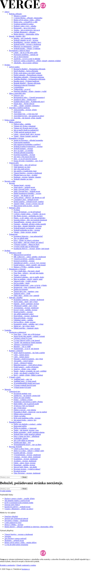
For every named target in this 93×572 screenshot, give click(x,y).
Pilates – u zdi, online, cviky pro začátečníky (29, 218)
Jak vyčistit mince (20, 408)
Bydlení (7, 251)
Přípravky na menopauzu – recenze (26, 46)
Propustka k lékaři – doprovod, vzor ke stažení (30, 412)
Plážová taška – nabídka (22, 124)
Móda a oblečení (15, 122)
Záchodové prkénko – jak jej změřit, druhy (29, 277)
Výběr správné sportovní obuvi (25, 132)
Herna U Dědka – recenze (14, 525)
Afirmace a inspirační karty (23, 344)
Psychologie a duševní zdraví (19, 50)
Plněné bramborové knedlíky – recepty (27, 193)
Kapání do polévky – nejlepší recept (17, 507)
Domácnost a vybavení (17, 269)
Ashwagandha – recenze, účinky (25, 110)
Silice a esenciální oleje (17, 93)
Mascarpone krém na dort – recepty (26, 206)
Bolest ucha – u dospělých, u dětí (25, 22)
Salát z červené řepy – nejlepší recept (27, 191)
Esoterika (8, 330)
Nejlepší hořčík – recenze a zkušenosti (27, 44)
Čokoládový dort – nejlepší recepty (26, 200)
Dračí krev (17, 112)
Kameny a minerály (16, 351)
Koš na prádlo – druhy (22, 283)
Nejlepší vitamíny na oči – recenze (26, 40)
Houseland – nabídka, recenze (24, 465)
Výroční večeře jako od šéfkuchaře (26, 246)
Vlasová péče (14, 163)
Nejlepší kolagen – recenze (23, 148)
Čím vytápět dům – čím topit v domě (27, 271)
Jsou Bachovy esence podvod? (16, 538)
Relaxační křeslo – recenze (23, 318)
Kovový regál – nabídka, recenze (25, 310)
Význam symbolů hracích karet (25, 385)
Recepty (12, 183)
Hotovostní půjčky (20, 426)
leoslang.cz (26, 569)
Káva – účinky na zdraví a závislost (26, 240)
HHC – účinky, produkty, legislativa (26, 106)
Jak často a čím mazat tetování (24, 157)
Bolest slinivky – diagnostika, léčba (26, 34)
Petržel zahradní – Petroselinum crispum (28, 75)
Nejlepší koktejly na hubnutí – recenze (27, 228)
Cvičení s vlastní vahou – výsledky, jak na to (29, 214)
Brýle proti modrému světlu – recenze (27, 418)
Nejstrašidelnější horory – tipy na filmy (27, 445)
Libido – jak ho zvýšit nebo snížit (25, 53)
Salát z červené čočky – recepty (25, 189)
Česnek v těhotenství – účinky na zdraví (19, 509)
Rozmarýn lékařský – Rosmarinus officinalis (29, 69)
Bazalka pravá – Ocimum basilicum (26, 81)
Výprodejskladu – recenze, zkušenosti (27, 455)
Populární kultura (15, 422)
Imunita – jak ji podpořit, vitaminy (26, 38)
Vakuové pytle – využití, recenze (25, 281)
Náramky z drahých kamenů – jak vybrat (28, 359)
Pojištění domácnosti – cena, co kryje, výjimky (30, 285)
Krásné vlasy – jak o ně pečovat (25, 165)
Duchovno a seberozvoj (17, 332)
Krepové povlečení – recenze (24, 261)
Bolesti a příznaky (15, 14)
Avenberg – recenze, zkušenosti (25, 461)
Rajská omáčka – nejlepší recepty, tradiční (29, 202)
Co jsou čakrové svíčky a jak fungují (27, 340)
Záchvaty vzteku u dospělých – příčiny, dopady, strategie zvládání (37, 61)
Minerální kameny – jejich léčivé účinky (28, 365)
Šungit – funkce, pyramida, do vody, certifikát (30, 371)
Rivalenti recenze (20, 471)
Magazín (8, 389)
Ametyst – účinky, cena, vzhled (25, 369)
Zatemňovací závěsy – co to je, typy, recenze (30, 263)
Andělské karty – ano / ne (23, 379)
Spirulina (8, 536)
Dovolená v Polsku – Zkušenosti (16, 521)
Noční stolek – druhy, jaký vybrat (26, 302)
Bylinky (7, 65)
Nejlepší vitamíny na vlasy (23, 179)
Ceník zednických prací (13, 523)
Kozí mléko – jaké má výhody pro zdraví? (29, 242)
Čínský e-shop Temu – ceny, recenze (27, 449)
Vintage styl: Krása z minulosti (24, 126)
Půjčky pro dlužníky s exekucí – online (28, 424)
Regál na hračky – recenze (23, 312)
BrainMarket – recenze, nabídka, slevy (27, 42)
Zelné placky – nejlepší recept (24, 187)
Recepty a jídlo (10, 181)
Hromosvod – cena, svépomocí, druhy (27, 287)
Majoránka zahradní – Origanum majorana (29, 77)
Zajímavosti (13, 234)
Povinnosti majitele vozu (22, 393)
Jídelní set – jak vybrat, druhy (24, 326)
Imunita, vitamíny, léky (17, 36)
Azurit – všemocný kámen (23, 363)
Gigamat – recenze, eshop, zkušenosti (27, 457)
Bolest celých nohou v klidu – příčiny (27, 20)
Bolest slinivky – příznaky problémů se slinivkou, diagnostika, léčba (29, 527)
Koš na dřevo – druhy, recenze (24, 322)
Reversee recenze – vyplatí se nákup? (27, 469)
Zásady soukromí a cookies (26, 565)
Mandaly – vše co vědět (22, 347)
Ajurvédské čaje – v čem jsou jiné (26, 114)
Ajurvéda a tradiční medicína (19, 108)
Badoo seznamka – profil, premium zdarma (29, 432)
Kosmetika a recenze (16, 138)
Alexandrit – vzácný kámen (23, 361)
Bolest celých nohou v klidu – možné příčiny (21, 543)
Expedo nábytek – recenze (23, 453)
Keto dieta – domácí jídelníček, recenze (28, 226)
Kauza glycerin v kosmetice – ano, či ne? (28, 161)
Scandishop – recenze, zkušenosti (26, 459)
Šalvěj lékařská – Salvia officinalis (26, 71)
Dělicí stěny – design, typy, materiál (26, 295)
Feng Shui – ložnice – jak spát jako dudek (29, 273)
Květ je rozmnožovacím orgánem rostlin (19, 503)
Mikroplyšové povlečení (22, 255)
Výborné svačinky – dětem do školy (26, 244)
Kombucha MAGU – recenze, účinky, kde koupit (31, 249)
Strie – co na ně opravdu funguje (25, 159)
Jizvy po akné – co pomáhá (23, 151)
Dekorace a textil (15, 253)
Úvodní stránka (5, 491)
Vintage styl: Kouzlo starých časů (26, 128)
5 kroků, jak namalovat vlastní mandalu (28, 342)
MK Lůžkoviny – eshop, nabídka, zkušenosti (30, 257)
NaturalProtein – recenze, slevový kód (27, 222)
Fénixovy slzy (19, 95)
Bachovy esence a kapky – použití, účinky (20, 499)
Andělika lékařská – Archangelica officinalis (29, 79)
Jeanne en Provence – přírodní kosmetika (28, 140)
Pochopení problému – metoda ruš (26, 55)
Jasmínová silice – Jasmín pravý (25, 99)
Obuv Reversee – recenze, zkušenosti (27, 473)
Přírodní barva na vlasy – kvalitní (25, 175)
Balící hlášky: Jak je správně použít (26, 404)
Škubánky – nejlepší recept (14, 540)
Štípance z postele (20, 16)
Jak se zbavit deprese (21, 57)
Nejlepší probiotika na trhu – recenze (27, 230)
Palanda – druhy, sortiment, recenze (26, 304)
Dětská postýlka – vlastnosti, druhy (26, 328)
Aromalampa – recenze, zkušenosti (26, 308)
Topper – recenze (20, 275)
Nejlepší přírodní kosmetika (23, 153)
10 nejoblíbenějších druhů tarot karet (27, 383)
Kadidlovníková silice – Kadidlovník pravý (29, 102)
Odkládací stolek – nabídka (23, 320)
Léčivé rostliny (14, 67)
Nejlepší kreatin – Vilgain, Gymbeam (27, 48)
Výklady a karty (15, 377)
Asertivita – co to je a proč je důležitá (27, 59)
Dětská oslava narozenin (22, 414)
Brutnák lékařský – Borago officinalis (27, 83)
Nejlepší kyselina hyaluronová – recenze (28, 146)
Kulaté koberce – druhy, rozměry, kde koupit (30, 265)
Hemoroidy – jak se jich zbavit (24, 28)
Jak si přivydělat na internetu (24, 440)
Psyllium (17, 210)
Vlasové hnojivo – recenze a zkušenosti (28, 173)
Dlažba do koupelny (21, 289)
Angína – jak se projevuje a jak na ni (27, 30)
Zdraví (7, 12)
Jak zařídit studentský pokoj (23, 314)
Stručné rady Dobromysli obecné (16, 518)
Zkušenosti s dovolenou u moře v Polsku (28, 402)
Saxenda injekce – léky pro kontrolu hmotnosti (30, 220)
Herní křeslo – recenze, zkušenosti (26, 316)
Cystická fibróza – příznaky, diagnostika (28, 18)
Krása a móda (9, 120)
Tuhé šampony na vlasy (22, 167)
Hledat (24, 477)
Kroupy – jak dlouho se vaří (24, 195)
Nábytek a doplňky (16, 298)
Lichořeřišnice (19, 87)
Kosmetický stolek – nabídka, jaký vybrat (28, 324)
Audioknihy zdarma (21, 438)
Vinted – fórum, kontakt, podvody (26, 136)
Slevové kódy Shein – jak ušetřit (25, 467)
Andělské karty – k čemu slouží (25, 381)
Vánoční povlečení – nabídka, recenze (27, 259)
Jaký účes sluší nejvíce (22, 169)
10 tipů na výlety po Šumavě (24, 406)
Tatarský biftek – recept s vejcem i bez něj (29, 204)
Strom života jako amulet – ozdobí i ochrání (29, 336)
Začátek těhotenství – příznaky (24, 32)
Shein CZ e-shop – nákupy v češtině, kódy (29, 451)
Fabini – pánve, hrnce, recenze (24, 463)
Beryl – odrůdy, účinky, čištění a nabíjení (28, 375)
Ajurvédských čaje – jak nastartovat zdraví (29, 116)
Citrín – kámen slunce (21, 355)
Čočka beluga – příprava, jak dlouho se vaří (29, 197)
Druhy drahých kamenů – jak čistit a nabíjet (29, 353)
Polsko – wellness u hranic (23, 400)
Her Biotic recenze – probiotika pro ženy (28, 216)
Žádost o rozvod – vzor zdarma (25, 410)
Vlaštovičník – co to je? (22, 89)
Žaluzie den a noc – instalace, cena (26, 291)
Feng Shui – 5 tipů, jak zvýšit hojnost (27, 334)
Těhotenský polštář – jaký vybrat (25, 306)
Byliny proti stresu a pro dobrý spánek (27, 73)
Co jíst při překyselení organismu (16, 545)
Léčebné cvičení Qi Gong (23, 338)
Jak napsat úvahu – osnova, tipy (25, 420)
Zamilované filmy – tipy (22, 442)
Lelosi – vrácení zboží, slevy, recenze (27, 134)
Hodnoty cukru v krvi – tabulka (25, 26)
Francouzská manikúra (22, 142)
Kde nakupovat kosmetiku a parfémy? (27, 144)
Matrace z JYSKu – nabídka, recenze (27, 267)
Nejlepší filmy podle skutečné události (27, 434)
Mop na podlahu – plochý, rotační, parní (28, 279)
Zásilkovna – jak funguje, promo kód (27, 396)
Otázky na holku (20, 416)
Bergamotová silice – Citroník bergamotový (29, 97)
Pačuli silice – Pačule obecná (24, 104)
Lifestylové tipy (14, 391)
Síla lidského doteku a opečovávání (17, 501)
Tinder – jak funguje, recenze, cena (26, 430)
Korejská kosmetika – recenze (24, 155)
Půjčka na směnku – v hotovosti (25, 428)
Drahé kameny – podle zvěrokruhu (26, 367)
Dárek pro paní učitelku (22, 398)
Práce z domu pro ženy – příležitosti (26, 436)
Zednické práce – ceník (22, 293)
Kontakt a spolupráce (7, 565)
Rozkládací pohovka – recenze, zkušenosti (29, 300)
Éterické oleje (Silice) (12, 505)
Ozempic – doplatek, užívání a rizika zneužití (30, 224)
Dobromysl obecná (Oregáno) (24, 85)
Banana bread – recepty (22, 185)
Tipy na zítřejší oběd (21, 238)
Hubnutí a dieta (14, 208)
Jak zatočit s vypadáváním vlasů (25, 171)
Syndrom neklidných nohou (24, 24)
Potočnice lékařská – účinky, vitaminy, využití (30, 91)
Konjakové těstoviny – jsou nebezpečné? (28, 236)
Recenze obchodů (15, 447)
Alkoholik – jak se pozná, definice (26, 63)
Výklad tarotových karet (22, 387)
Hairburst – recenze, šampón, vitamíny (27, 177)
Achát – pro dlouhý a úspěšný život (26, 373)
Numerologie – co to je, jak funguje (26, 349)
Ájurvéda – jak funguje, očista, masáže (27, 118)
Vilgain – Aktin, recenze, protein (25, 232)
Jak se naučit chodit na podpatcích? (26, 130)
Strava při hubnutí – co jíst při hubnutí (27, 212)
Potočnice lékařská (11, 516)
